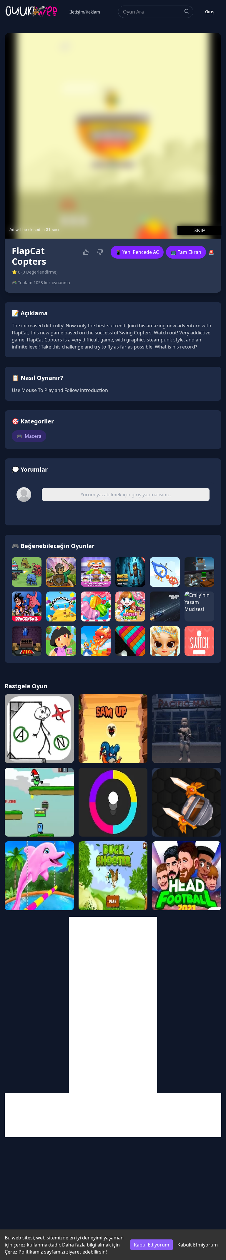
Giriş (209, 11)
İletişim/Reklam (84, 12)
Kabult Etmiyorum (197, 1244)
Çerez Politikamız (24, 1252)
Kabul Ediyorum (151, 1244)
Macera (28, 436)
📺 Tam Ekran (186, 252)
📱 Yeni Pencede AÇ (137, 252)
